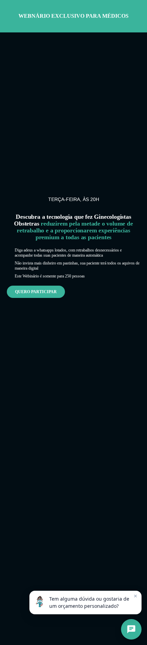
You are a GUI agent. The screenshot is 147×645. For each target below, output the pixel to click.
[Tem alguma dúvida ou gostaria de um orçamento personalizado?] (131, 629)
